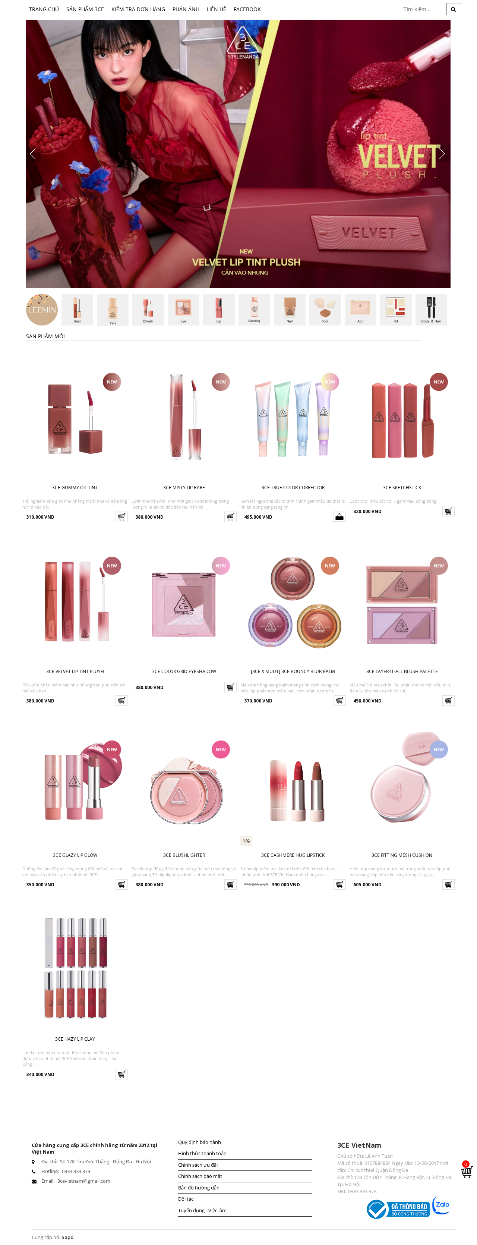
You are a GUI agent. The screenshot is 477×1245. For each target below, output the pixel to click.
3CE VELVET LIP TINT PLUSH (75, 671)
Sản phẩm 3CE (85, 9)
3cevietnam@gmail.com (83, 1181)
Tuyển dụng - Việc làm (202, 1210)
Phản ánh (186, 9)
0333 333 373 (76, 1171)
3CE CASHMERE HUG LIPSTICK (293, 855)
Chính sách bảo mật (200, 1176)
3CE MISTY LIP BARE (184, 487)
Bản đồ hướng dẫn (198, 1187)
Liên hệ (216, 9)
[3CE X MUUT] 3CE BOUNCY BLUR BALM (293, 671)
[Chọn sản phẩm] (122, 517)
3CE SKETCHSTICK (402, 487)
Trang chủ (44, 9)
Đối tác (185, 1198)
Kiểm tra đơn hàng (138, 9)
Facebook (247, 9)
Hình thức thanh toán (202, 1153)
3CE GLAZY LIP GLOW (75, 855)
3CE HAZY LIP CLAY (75, 1039)
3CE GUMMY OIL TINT (75, 487)
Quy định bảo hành (199, 1142)
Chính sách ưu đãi (198, 1164)
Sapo (67, 1237)
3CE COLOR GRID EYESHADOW (184, 671)
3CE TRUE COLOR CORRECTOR (293, 487)
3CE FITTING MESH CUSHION (402, 855)
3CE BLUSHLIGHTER (184, 855)
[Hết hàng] (339, 517)
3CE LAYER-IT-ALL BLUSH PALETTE (402, 671)
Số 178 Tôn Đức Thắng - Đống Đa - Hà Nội (105, 1161)
